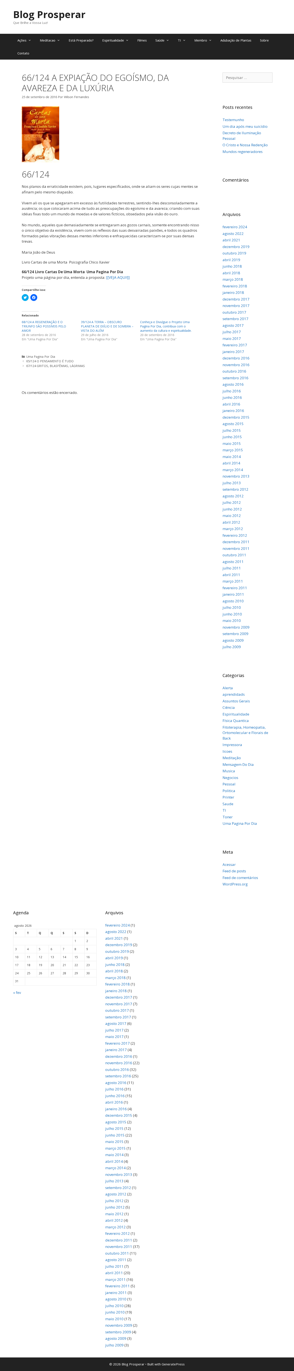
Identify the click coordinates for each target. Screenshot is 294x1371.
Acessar (229, 864)
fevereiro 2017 (235, 344)
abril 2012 (231, 522)
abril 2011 (231, 574)
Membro (200, 40)
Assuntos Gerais (236, 701)
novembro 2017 (236, 305)
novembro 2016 (236, 364)
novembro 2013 (236, 476)
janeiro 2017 (233, 351)
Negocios (230, 777)
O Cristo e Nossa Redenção (245, 144)
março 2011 (233, 581)
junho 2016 (232, 397)
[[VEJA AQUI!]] (118, 277)
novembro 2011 (236, 548)
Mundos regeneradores (243, 151)
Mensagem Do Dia (238, 764)
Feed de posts (234, 870)
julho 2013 (232, 482)
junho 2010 (232, 614)
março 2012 (233, 528)
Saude (228, 803)
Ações (21, 40)
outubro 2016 (234, 371)
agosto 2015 (233, 423)
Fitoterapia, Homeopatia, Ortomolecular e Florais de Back (245, 733)
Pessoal (229, 784)
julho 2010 (232, 607)
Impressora (232, 744)
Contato (23, 53)
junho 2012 (232, 509)
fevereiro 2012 (235, 535)
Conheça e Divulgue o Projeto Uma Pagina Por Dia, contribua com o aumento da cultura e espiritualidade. (166, 326)
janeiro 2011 (233, 594)
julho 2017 (232, 331)
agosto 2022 (233, 233)
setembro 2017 (235, 318)
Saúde (159, 40)
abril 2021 (231, 239)
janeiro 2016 (233, 410)
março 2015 (233, 449)
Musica (229, 770)
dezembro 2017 (236, 299)
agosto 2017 (233, 325)
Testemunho (233, 119)
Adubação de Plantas (235, 40)
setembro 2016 (235, 377)
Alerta (228, 687)
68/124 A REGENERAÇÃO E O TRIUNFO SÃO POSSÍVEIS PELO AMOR (44, 326)
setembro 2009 (235, 633)
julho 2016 (232, 391)
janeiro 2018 (233, 292)
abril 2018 (231, 272)
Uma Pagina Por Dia (40, 357)
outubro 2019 (234, 253)
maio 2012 (232, 515)
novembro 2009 (236, 627)
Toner (228, 816)
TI (179, 40)
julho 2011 (232, 568)
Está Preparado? (81, 40)
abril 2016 (231, 404)
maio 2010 (232, 620)
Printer (228, 797)
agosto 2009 (233, 640)
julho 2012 (232, 502)
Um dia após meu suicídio (245, 126)
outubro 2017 (234, 312)
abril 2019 (231, 259)
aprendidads (234, 694)
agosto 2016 (233, 384)
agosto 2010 (233, 600)
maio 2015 (232, 443)
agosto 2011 (233, 561)
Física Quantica (236, 720)
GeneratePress (173, 1364)
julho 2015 (232, 430)
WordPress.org (235, 884)
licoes (227, 751)
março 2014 (233, 469)
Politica (229, 790)
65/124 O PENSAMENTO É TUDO (50, 361)
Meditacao (47, 40)
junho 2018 (232, 266)
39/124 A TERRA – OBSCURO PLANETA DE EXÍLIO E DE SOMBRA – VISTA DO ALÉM (107, 326)
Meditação (232, 757)
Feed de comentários (240, 877)
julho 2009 (232, 646)
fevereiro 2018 (235, 286)
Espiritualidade (113, 40)
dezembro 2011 (236, 541)
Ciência (229, 707)
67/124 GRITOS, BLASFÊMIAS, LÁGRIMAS (55, 366)
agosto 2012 (233, 495)
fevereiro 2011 (235, 587)
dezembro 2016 (236, 358)
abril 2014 (231, 463)
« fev (17, 992)
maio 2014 (232, 456)
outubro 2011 (234, 554)
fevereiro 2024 (235, 226)
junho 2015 (232, 436)
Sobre (264, 40)
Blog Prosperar (49, 14)
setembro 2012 (235, 489)
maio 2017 (232, 338)
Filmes (142, 40)
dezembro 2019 (236, 246)
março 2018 (233, 279)
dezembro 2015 (236, 417)
